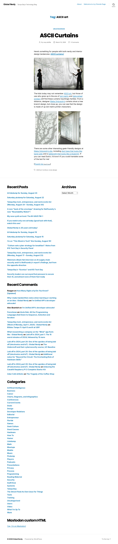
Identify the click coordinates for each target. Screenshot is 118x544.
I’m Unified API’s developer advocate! (38, 308)
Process (10, 471)
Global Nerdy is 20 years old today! (22, 228)
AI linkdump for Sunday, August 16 (22, 232)
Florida (10, 420)
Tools (9, 495)
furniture (45, 170)
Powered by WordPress (33, 539)
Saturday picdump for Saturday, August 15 (25, 237)
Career (10, 394)
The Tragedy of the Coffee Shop (40, 374)
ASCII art (67, 93)
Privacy (10, 468)
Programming (13, 474)
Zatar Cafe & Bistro (15, 374)
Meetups (11, 447)
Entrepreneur (13, 417)
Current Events (13, 403)
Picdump (11, 456)
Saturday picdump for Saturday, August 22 (25, 197)
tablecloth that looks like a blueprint (63, 154)
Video (9, 507)
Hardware (11, 432)
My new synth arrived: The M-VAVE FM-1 (25, 216)
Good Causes (13, 429)
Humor (10, 438)
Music (10, 453)
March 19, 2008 (61, 42)
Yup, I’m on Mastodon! (16, 526)
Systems (11, 486)
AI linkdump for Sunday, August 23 (22, 193)
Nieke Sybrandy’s (57, 101)
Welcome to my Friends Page (95, 4)
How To (10, 435)
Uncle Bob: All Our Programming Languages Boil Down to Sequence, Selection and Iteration (28, 315)
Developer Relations (16, 412)
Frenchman (12, 312)
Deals (9, 406)
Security (11, 480)
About (79, 4)
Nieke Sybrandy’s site (43, 151)
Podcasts (11, 462)
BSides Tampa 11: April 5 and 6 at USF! (23, 327)
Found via (42, 164)
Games (10, 423)
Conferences (12, 400)
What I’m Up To (13, 509)
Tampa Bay (12, 489)
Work (9, 512)
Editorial (10, 414)
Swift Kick (11, 483)
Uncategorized (59, 29)
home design (53, 170)
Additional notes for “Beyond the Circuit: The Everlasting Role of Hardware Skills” (30, 357)
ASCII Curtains (59, 35)
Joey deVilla (47, 42)
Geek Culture (13, 426)
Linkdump (11, 441)
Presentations (13, 465)
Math (9, 444)
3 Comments (75, 42)
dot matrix (64, 96)
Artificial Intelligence (16, 388)
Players (10, 459)
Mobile (10, 450)
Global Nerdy (9, 4)
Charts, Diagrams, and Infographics (22, 397)
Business (11, 391)
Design (10, 409)
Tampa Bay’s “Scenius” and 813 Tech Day (25, 270)
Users (9, 504)
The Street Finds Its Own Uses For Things (25, 492)
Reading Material (14, 477)
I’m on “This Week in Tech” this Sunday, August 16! (29, 241)
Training (10, 498)
